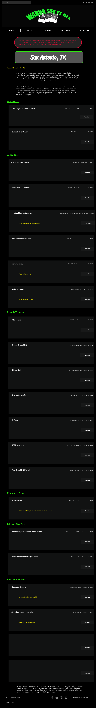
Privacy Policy (10, 702)
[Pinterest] (92, 2)
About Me (48, 81)
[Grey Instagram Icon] (89, 2)
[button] (87, 648)
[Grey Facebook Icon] (83, 2)
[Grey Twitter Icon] (86, 2)
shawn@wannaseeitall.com (80, 697)
